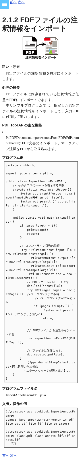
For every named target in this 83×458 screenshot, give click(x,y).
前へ (13, 2)
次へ (21, 2)
